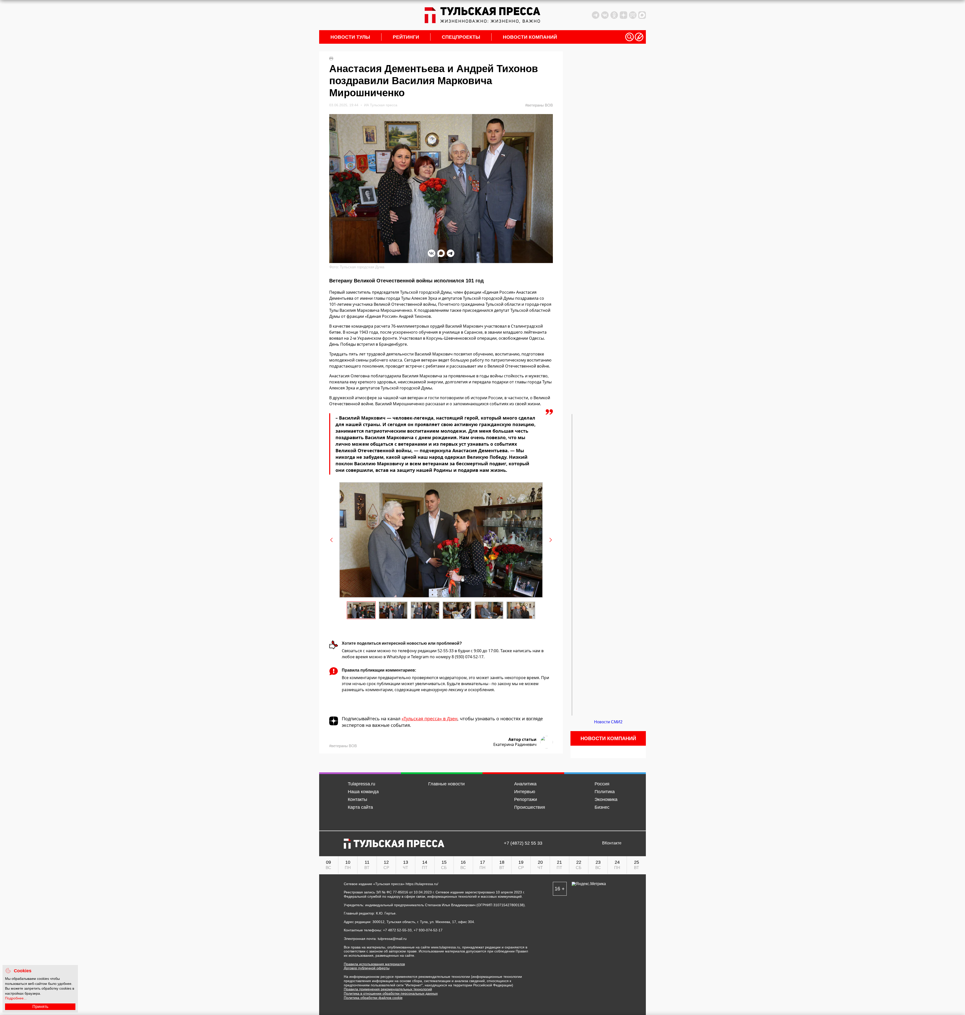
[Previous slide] (331, 539)
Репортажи (525, 799)
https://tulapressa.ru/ (422, 884)
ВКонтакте (611, 843)
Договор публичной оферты (367, 968)
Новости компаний (530, 37)
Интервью (524, 791)
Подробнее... (16, 998)
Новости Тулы (350, 37)
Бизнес (602, 807)
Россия (602, 783)
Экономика (606, 799)
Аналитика (525, 783)
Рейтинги (406, 37)
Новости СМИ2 (608, 722)
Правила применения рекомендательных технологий (388, 989)
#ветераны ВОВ (539, 105)
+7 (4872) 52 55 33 (523, 843)
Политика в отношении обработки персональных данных (391, 993)
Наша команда (363, 791)
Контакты (357, 799)
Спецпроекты (461, 37)
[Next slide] (550, 539)
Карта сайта (360, 807)
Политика (605, 791)
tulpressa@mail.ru (392, 939)
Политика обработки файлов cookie (373, 998)
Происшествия (529, 807)
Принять (40, 1006)
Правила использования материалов (374, 964)
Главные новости (446, 783)
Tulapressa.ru (361, 783)
